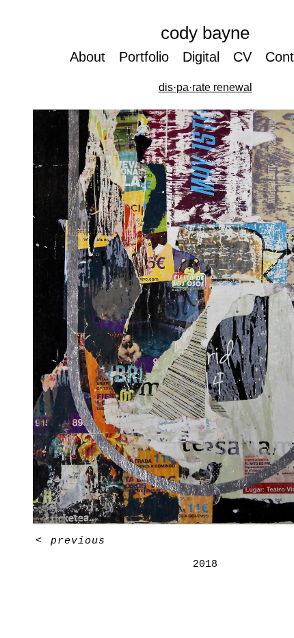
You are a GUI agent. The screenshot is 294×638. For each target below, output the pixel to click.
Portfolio (143, 56)
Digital (204, 56)
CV (247, 56)
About (85, 56)
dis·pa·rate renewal (205, 87)
